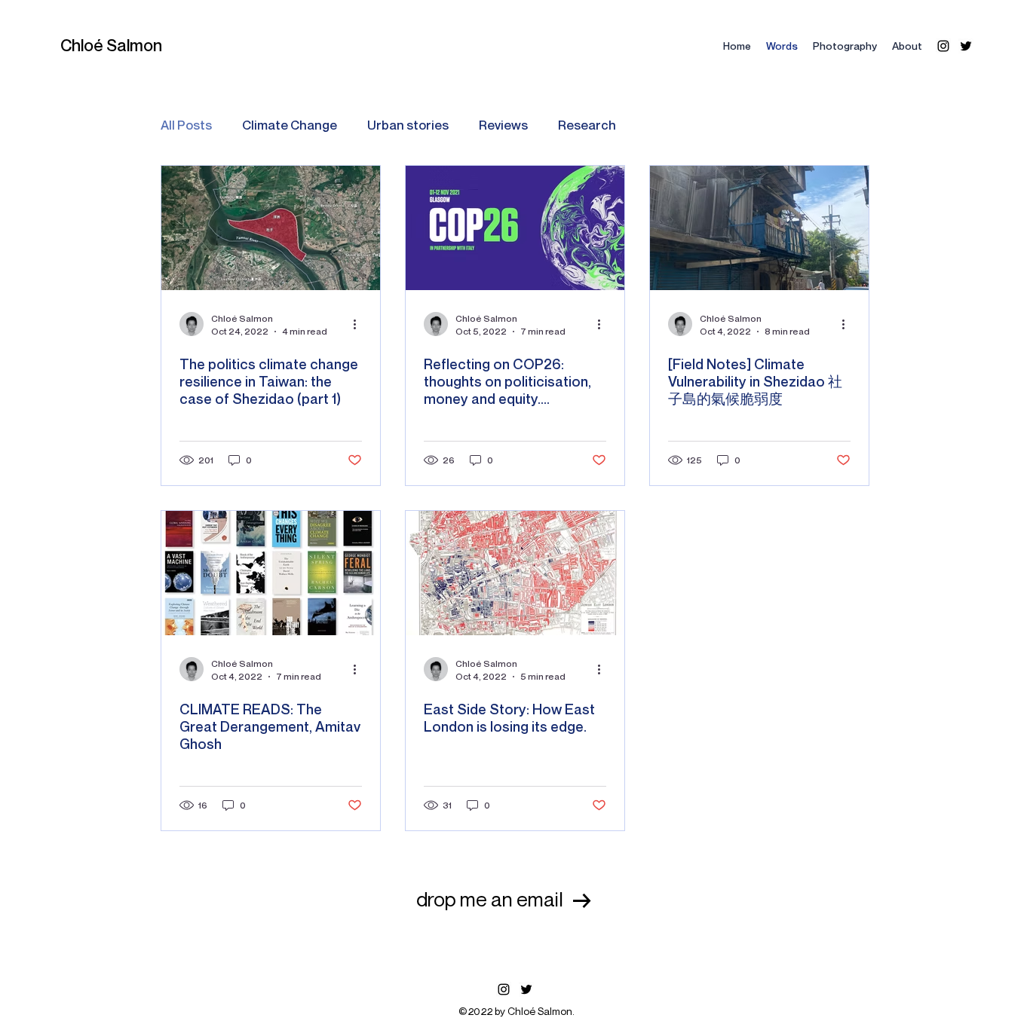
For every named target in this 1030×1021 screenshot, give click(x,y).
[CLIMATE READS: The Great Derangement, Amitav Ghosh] (270, 573)
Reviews (503, 125)
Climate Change (289, 125)
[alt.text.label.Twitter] (965, 45)
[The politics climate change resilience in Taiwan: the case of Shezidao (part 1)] (270, 228)
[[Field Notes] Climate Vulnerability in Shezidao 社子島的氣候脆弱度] (759, 228)
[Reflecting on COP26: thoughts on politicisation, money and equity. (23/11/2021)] (515, 228)
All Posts (186, 125)
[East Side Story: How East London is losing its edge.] (515, 573)
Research (587, 125)
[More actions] (360, 324)
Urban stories (408, 125)
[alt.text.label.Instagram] (943, 45)
